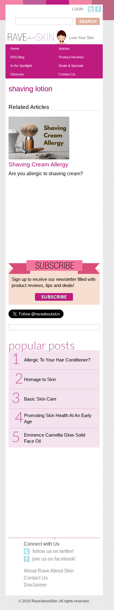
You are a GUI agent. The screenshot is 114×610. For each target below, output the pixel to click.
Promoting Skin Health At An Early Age (58, 418)
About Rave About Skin (49, 570)
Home (14, 48)
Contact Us (67, 74)
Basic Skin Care (40, 398)
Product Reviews (71, 57)
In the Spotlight (21, 65)
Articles (64, 48)
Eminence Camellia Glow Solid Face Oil (54, 438)
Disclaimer (35, 584)
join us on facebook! (53, 558)
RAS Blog (17, 57)
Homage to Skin (40, 379)
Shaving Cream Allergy (38, 164)
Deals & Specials (71, 65)
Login (77, 9)
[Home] (31, 34)
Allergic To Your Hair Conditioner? (57, 359)
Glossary (17, 74)
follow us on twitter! (52, 551)
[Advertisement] (54, 221)
